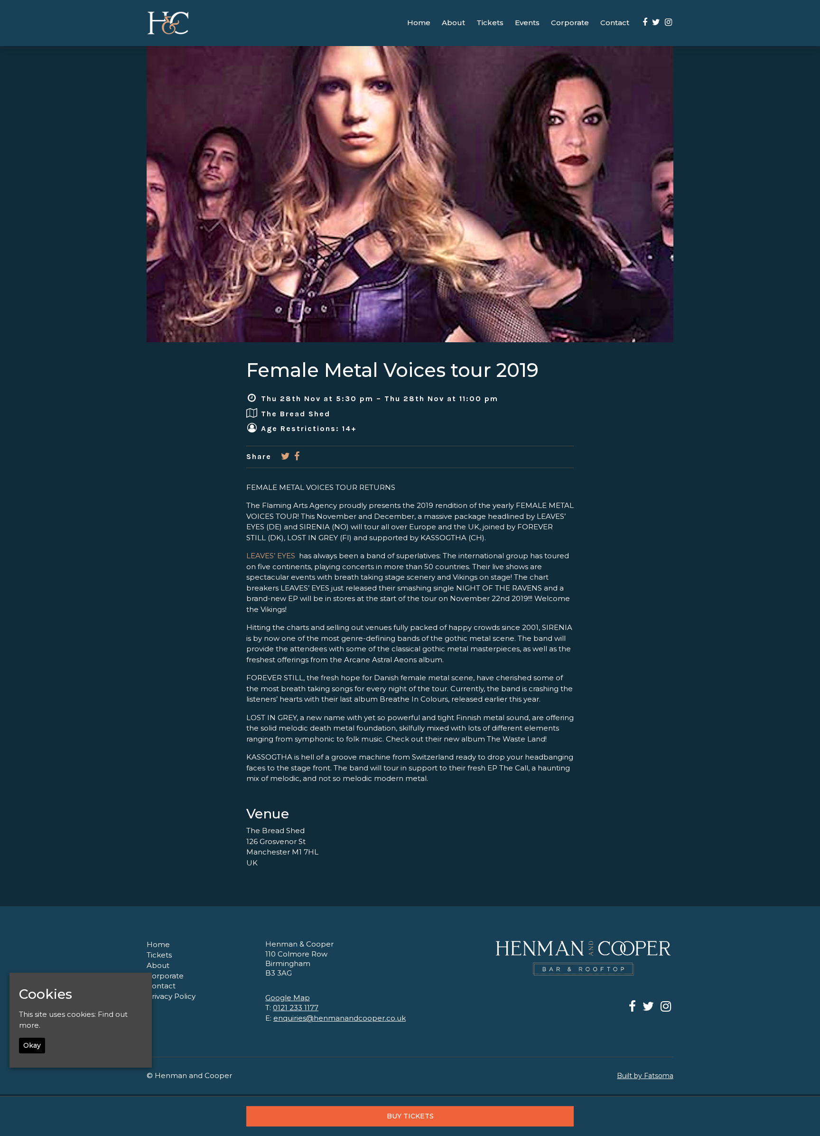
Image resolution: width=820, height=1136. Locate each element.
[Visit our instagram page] (668, 22)
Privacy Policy (171, 996)
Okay (32, 1045)
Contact (614, 22)
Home (418, 22)
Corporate (570, 22)
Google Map (287, 997)
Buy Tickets (410, 1116)
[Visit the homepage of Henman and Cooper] (168, 23)
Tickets (489, 22)
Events (527, 22)
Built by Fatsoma (645, 1075)
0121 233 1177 (295, 1007)
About (453, 22)
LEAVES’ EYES (270, 555)
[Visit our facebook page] (645, 22)
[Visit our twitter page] (656, 22)
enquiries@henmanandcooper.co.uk (339, 1018)
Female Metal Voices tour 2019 (392, 370)
